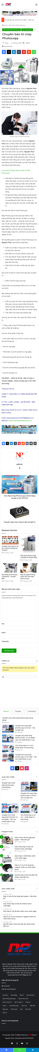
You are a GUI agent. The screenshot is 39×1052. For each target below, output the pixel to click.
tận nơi (5, 1012)
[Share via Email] (31, 443)
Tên (3, 624)
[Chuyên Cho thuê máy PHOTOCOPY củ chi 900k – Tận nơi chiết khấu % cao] (8, 738)
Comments (32, 711)
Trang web (5, 641)
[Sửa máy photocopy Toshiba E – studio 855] (10, 568)
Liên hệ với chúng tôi (8, 989)
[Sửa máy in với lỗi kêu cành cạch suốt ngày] (7, 859)
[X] (7, 443)
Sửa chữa (28, 1009)
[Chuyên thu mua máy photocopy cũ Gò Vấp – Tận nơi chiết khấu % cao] (8, 757)
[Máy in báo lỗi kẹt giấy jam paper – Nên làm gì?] (7, 840)
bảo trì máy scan (23, 998)
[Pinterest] (19, 443)
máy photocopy (14, 1005)
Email (3, 632)
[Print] (35, 443)
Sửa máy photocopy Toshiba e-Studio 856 (28, 556)
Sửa (21, 1009)
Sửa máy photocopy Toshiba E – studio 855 (9, 576)
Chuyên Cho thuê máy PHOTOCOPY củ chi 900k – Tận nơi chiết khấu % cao (25, 738)
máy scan (24, 1005)
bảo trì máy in (30, 995)
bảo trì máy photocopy (9, 998)
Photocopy (14, 1009)
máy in (5, 1005)
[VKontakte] (27, 443)
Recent (6, 711)
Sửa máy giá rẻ (27, 30)
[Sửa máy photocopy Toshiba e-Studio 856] (28, 545)
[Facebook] (3, 443)
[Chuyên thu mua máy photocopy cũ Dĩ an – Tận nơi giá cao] (8, 728)
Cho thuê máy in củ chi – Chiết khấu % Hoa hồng (28, 817)
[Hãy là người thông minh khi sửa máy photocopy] (28, 568)
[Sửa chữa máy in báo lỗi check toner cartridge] (7, 850)
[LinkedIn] (11, 443)
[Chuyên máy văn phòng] (8, 4)
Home (5, 25)
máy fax (28, 1002)
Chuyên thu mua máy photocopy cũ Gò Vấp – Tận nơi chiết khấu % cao (26, 757)
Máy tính (32, 1005)
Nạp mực (5, 1009)
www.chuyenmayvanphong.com (20, 421)
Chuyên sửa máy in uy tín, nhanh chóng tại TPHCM (10, 548)
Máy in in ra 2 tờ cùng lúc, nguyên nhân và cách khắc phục (25, 867)
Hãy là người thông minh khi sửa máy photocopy (27, 576)
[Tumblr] (15, 443)
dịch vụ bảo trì (19, 1002)
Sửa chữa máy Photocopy (17, 25)
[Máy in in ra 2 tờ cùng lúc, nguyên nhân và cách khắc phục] (7, 868)
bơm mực (5, 995)
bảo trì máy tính (7, 1002)
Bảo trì (22, 995)
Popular (18, 711)
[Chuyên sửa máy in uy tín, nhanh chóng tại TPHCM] (10, 540)
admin (6, 43)
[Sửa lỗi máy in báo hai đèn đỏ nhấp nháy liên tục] (7, 878)
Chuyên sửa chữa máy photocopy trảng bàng (8, 785)
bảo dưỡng (14, 995)
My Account (6, 986)
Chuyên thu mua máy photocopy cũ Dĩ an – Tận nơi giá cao (25, 728)
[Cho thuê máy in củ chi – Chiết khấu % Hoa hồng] (8, 748)
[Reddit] (23, 443)
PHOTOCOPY (29, 1038)
